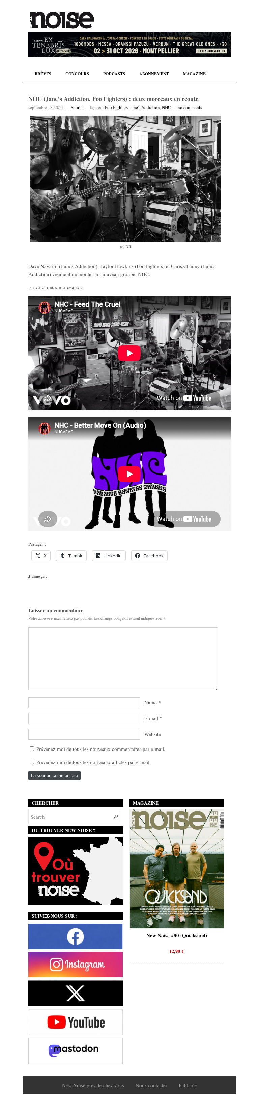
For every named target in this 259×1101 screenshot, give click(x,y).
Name (150, 702)
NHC (166, 107)
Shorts (76, 107)
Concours (77, 74)
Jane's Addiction (145, 107)
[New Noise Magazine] (62, 20)
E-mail (151, 718)
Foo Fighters (116, 107)
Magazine (194, 74)
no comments (190, 107)
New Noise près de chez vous (93, 1085)
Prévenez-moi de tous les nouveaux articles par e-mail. (93, 762)
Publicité (188, 1085)
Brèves (43, 74)
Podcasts (114, 74)
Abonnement (154, 74)
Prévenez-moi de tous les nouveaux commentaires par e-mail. (100, 748)
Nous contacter (151, 1085)
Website (152, 734)
